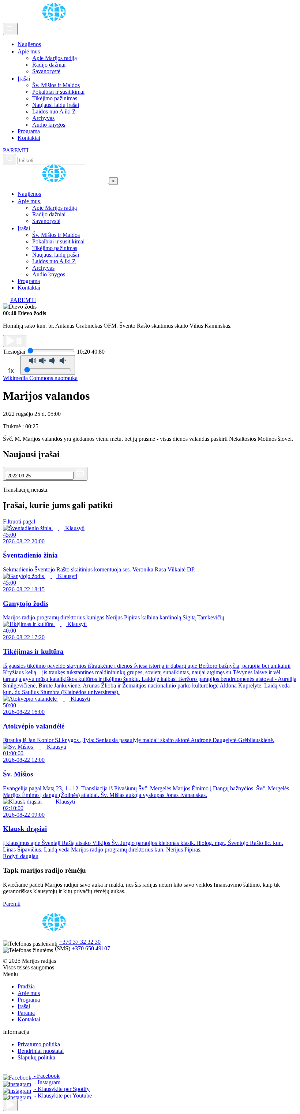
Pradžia (26, 986)
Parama (26, 1013)
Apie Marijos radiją (54, 58)
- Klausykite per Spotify (61, 1089)
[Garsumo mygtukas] (47, 365)
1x (11, 370)
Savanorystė (46, 71)
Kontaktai (29, 138)
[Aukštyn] (10, 1105)
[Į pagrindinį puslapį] (56, 181)
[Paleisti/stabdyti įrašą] (14, 341)
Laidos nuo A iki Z (54, 111)
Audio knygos (48, 125)
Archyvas (43, 118)
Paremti (11, 904)
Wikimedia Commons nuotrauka (40, 378)
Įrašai (24, 78)
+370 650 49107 (91, 948)
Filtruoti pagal (20, 521)
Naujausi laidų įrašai (55, 105)
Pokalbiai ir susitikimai (58, 92)
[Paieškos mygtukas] (9, 159)
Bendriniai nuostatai (41, 1051)
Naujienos (29, 44)
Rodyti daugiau (20, 856)
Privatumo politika (39, 1044)
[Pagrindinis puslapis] (55, 19)
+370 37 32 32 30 (80, 942)
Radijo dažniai (48, 65)
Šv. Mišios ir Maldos (56, 85)
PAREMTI (16, 150)
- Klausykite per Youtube (62, 1095)
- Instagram (46, 1082)
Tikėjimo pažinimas (54, 98)
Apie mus (29, 51)
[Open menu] (10, 29)
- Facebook (46, 1076)
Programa (29, 131)
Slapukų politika (36, 1057)
